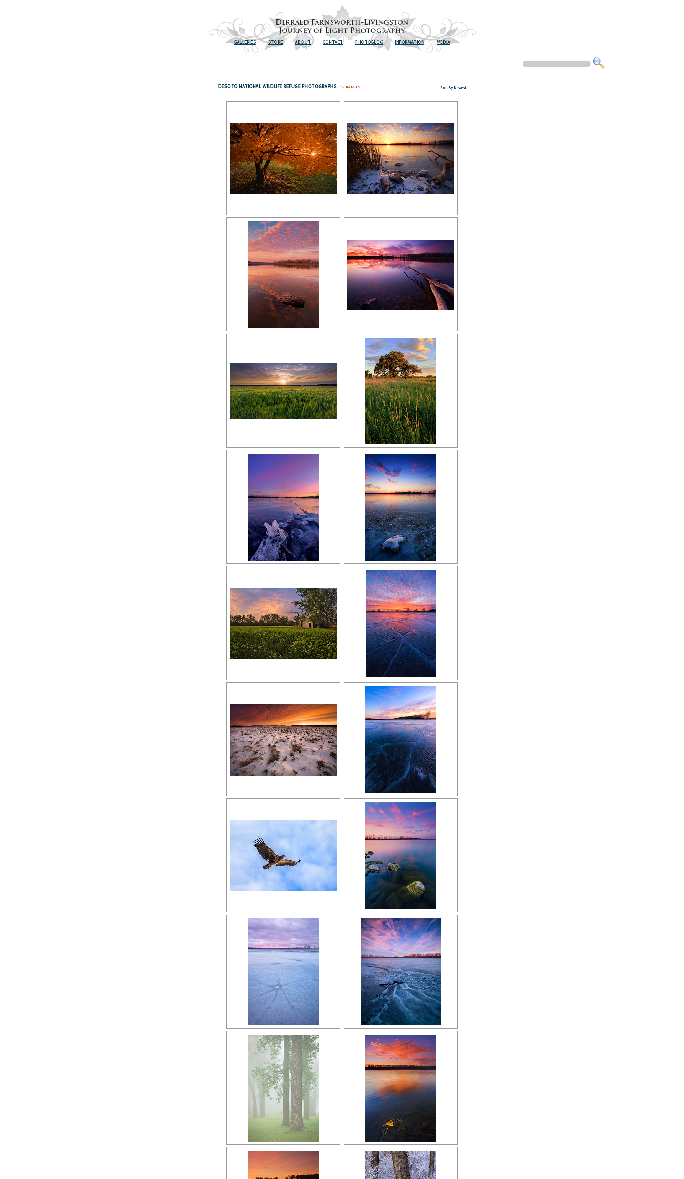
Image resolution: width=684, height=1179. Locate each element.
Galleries (245, 42)
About (303, 42)
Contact (333, 42)
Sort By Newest (453, 87)
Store (275, 42)
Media (443, 42)
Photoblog (369, 42)
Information (409, 42)
